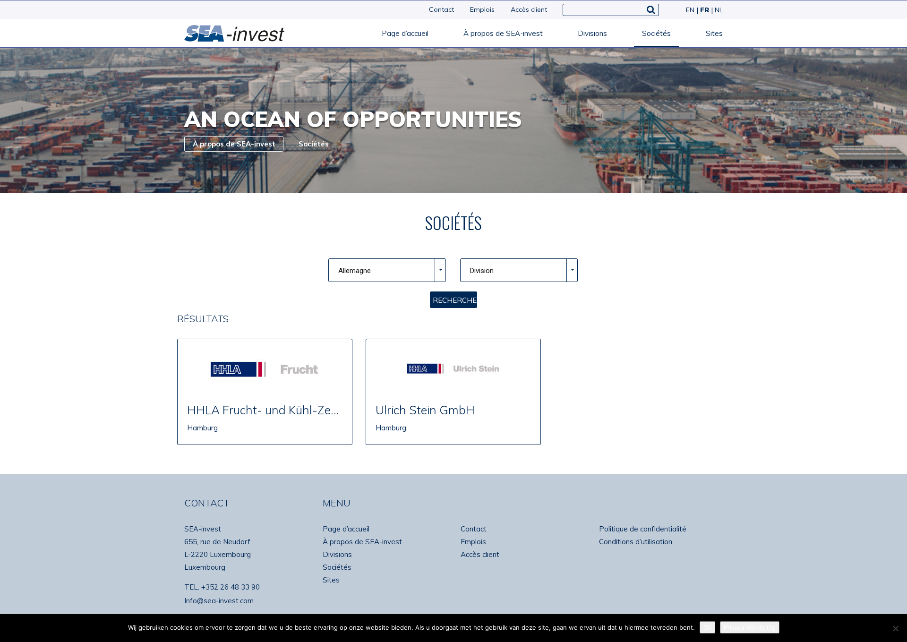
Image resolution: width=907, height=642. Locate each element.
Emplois (482, 9)
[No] (895, 628)
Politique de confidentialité (642, 528)
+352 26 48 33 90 (230, 586)
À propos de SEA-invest (503, 33)
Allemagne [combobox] (354, 270)
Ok (707, 627)
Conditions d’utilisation (635, 541)
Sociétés (656, 33)
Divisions (592, 33)
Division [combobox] (482, 270)
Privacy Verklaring (750, 627)
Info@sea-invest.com (219, 600)
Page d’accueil (405, 33)
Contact (441, 9)
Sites (714, 33)
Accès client (529, 9)
